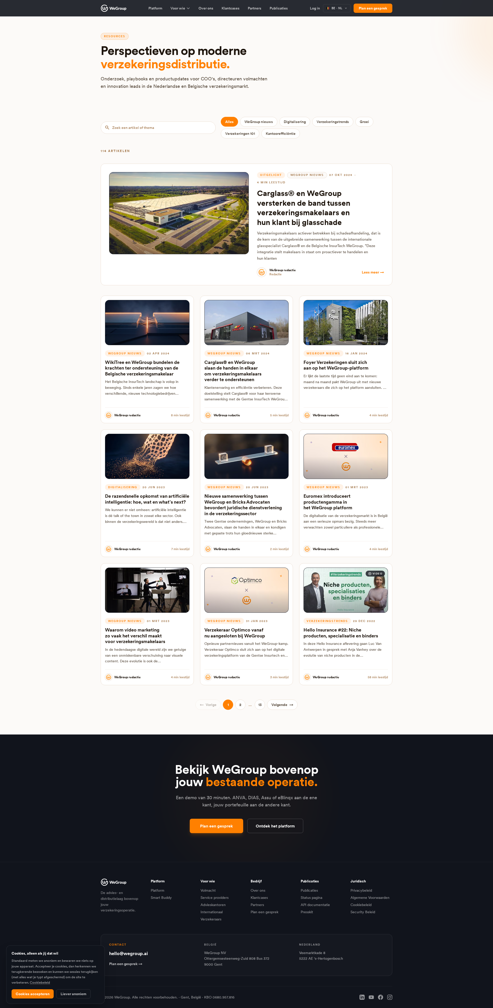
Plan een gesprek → (125, 964)
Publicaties (279, 8)
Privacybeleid (361, 890)
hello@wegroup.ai (128, 953)
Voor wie (177, 8)
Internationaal (212, 912)
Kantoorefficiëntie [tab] (281, 133)
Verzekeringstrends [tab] (333, 121)
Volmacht (208, 890)
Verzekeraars (211, 919)
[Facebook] (380, 997)
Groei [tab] (364, 121)
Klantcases (231, 8)
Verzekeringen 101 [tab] (240, 133)
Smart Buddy (161, 897)
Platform (155, 8)
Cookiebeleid (361, 904)
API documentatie (315, 904)
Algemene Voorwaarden (370, 897)
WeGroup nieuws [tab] (258, 121)
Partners (254, 8)
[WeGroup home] (114, 8)
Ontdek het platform (275, 825)
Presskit (307, 912)
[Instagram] (389, 997)
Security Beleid (362, 912)
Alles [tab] (229, 121)
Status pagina (311, 897)
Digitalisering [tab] (295, 121)
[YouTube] (371, 997)
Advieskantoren (213, 904)
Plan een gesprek (373, 8)
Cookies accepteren (33, 994)
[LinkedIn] (362, 997)
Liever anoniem (73, 994)
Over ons (205, 8)
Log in (315, 8)
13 (260, 704)
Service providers (215, 897)
